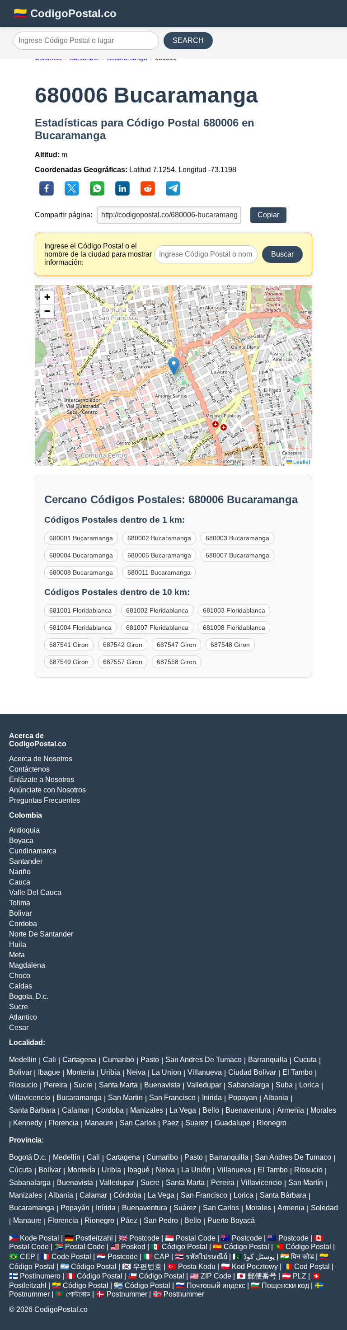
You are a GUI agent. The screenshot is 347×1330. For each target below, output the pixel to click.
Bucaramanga (79, 1097)
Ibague (49, 1072)
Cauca (19, 882)
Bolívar (49, 1170)
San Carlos (138, 1123)
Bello (210, 1110)
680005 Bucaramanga (159, 555)
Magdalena (27, 965)
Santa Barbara (32, 1110)
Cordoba (23, 923)
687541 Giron (69, 644)
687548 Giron (230, 644)
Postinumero (40, 1276)
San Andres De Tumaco (203, 1059)
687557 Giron (122, 661)
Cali (49, 1059)
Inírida (106, 1208)
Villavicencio (29, 1097)
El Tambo (297, 1072)
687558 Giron (176, 661)
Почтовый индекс (216, 1285)
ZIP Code (216, 1276)
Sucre (18, 1007)
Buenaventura (248, 1110)
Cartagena (79, 1059)
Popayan (242, 1097)
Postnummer (29, 1294)
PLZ (299, 1276)
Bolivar (20, 913)
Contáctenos (29, 769)
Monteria (80, 1072)
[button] (173, 366)
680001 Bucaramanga (81, 538)
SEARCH (188, 40)
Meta (17, 955)
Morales (323, 1110)
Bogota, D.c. (28, 996)
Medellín (66, 1157)
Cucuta (305, 1059)
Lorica (309, 1085)
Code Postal (71, 1256)
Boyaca (21, 840)
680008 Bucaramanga (81, 572)
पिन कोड (302, 1256)
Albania (275, 1097)
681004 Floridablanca (80, 627)
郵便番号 (262, 1276)
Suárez (185, 1208)
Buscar (282, 254)
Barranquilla (267, 1059)
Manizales (146, 1110)
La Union (166, 1072)
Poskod (133, 1246)
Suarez (196, 1123)
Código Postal (184, 1246)
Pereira (55, 1085)
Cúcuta (20, 1170)
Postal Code (196, 1238)
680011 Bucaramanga (159, 572)
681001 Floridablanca (80, 610)
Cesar (18, 1027)
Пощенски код (285, 1285)
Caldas (20, 986)
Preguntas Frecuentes (44, 800)
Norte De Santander (41, 934)
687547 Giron (176, 644)
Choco (19, 975)
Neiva (136, 1072)
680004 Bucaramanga (81, 555)
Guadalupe (232, 1123)
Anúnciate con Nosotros (47, 790)
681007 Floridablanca (157, 627)
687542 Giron (122, 644)
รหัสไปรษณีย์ (206, 1256)
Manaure (99, 1123)
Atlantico (23, 1017)
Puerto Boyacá (231, 1220)
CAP (161, 1256)
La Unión (196, 1170)
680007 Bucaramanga (237, 555)
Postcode (144, 1238)
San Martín (305, 1182)
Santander (25, 861)
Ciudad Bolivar (252, 1072)
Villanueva (205, 1072)
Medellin (23, 1059)
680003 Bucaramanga (237, 538)
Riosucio (23, 1085)
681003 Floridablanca (234, 610)
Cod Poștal (312, 1266)
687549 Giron (69, 661)
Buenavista (162, 1085)
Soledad (324, 1208)
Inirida (212, 1097)
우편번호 (147, 1266)
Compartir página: (63, 215)
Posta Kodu (197, 1266)
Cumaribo (118, 1059)
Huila (17, 944)
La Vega (182, 1110)
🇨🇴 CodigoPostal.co (65, 13)
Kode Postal (39, 1238)
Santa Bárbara (283, 1195)
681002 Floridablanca (157, 610)
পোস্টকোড (78, 1294)
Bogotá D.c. (28, 1157)
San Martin (125, 1097)
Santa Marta (118, 1085)
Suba (284, 1085)
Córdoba (127, 1195)
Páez (129, 1220)
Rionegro (271, 1123)
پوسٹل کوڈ (259, 1256)
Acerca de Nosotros (40, 759)
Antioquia (24, 830)
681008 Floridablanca (234, 627)
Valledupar (204, 1085)
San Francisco (172, 1097)
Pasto (150, 1059)
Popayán (75, 1208)
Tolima (19, 903)
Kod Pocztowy (255, 1266)
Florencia (63, 1123)
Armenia (290, 1110)
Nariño (20, 872)
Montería (81, 1170)
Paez (170, 1123)
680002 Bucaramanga (159, 538)
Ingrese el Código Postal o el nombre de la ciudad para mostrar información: (98, 254)
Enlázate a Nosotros (41, 779)
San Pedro (161, 1220)
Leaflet (301, 461)
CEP (27, 1256)
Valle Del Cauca (35, 892)
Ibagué (138, 1170)
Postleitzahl (94, 1238)
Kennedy (27, 1123)
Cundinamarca (32, 851)
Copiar (268, 215)
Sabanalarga (248, 1085)
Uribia (110, 1072)
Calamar (75, 1110)
